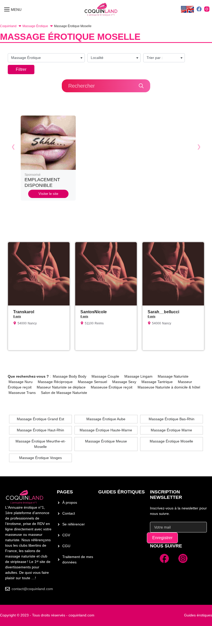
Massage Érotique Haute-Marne (106, 430)
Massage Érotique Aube (105, 419)
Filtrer (21, 69)
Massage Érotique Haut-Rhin (40, 430)
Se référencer (73, 524)
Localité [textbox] (97, 58)
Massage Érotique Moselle (171, 441)
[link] (48, 158)
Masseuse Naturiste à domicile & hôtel (169, 387)
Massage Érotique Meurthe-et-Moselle (41, 444)
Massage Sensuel (92, 382)
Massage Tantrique (157, 382)
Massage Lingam (138, 376)
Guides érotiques (121, 491)
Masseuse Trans (22, 393)
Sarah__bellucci (163, 312)
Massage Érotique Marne (171, 430)
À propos (69, 502)
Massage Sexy (124, 382)
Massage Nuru (21, 382)
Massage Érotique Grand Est (40, 419)
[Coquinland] (101, 9)
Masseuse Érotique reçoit (111, 387)
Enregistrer (162, 538)
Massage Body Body (69, 376)
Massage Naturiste (173, 376)
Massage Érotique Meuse (106, 441)
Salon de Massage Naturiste (64, 393)
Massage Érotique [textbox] (26, 58)
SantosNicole (93, 312)
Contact (68, 513)
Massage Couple (105, 376)
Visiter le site (48, 194)
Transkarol (23, 312)
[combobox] (46, 57)
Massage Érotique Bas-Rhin (171, 419)
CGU (66, 546)
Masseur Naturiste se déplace (61, 387)
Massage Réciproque (55, 382)
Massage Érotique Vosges (40, 458)
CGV (66, 535)
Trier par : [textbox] (155, 58)
